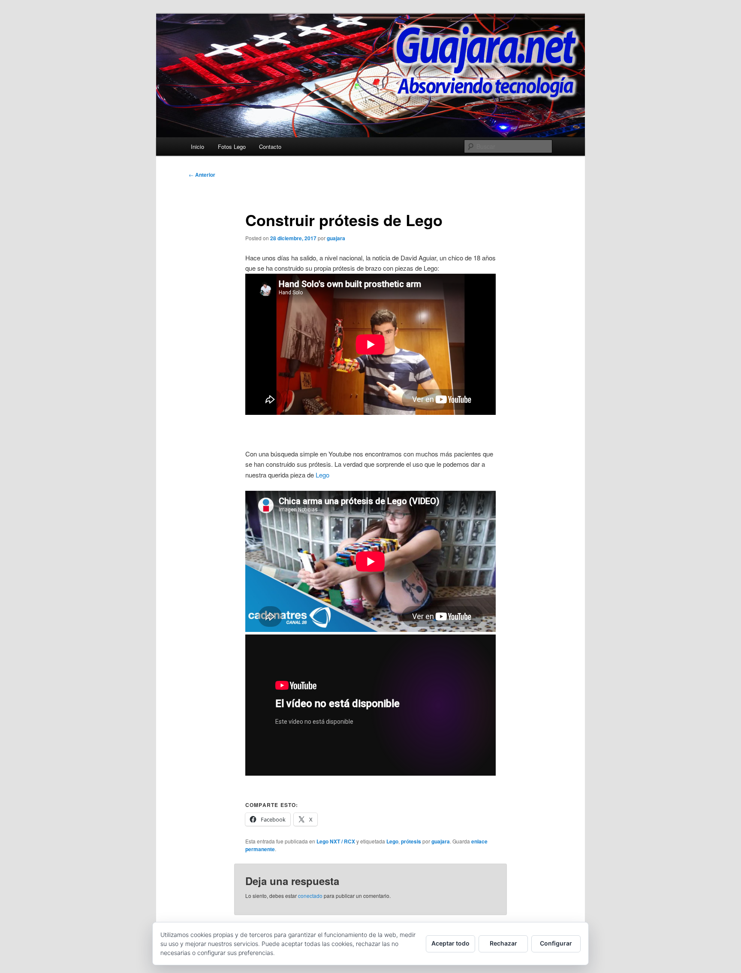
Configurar (556, 943)
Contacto (270, 146)
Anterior (202, 174)
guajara (336, 238)
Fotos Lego (232, 146)
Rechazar (503, 943)
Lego (322, 474)
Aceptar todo (450, 943)
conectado (310, 895)
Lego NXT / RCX (335, 841)
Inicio (197, 146)
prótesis (411, 841)
